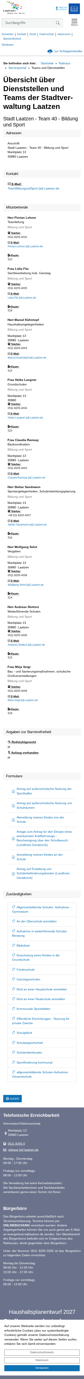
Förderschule (26, 969)
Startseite (47, 63)
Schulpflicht (24, 1033)
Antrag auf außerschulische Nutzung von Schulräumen (44, 805)
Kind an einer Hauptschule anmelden (42, 989)
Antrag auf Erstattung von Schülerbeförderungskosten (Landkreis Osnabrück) (43, 873)
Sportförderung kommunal (34, 1062)
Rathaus (64, 63)
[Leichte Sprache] (74, 8)
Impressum (42, 1360)
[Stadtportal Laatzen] (14, 8)
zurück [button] (14, 1098)
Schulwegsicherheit (30, 1042)
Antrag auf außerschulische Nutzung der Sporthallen (44, 791)
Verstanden (42, 1367)
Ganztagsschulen (28, 979)
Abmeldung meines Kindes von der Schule (40, 819)
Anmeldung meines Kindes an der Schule (40, 857)
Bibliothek (23, 945)
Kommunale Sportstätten (33, 1008)
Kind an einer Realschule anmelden (41, 999)
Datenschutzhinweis (42, 1352)
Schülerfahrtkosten (29, 1052)
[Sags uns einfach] (61, 8)
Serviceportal (17, 68)
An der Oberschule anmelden (37, 921)
